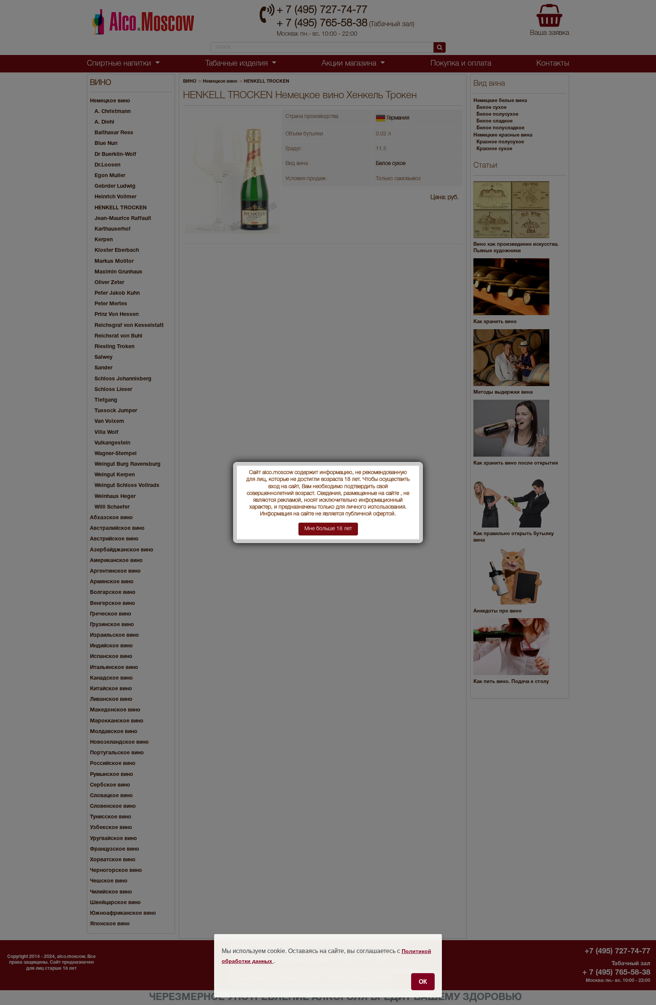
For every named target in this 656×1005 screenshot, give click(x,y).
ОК (423, 981)
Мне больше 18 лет (328, 528)
